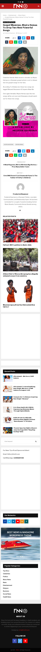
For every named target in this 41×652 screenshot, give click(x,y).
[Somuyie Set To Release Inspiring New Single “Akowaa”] (7, 399)
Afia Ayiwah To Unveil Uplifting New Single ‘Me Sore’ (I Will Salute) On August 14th (24, 388)
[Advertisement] (20, 336)
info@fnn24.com (24, 630)
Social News (7, 594)
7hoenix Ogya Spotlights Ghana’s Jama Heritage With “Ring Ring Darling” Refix (25, 429)
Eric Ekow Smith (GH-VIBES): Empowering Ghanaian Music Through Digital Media (23, 409)
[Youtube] (25, 641)
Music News (6, 22)
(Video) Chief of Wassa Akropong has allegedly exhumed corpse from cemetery (20, 275)
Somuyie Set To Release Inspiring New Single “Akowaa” (25, 398)
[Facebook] (14, 641)
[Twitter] (20, 641)
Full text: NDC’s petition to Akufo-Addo (17, 245)
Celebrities (6, 574)
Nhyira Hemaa (19, 144)
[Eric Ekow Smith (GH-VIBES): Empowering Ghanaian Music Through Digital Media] (7, 410)
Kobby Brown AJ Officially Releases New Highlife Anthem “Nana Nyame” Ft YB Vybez (24, 419)
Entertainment (7, 585)
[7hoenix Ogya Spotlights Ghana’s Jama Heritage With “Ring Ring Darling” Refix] (7, 430)
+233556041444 (18, 458)
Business (6, 591)
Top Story (13, 22)
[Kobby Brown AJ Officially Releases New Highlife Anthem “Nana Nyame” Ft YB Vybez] (7, 420)
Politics (5, 576)
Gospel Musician (8, 144)
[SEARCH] (36, 441)
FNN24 (17, 650)
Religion (5, 588)
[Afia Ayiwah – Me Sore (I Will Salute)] (7, 378)
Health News (7, 597)
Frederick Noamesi (10, 33)
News (5, 582)
